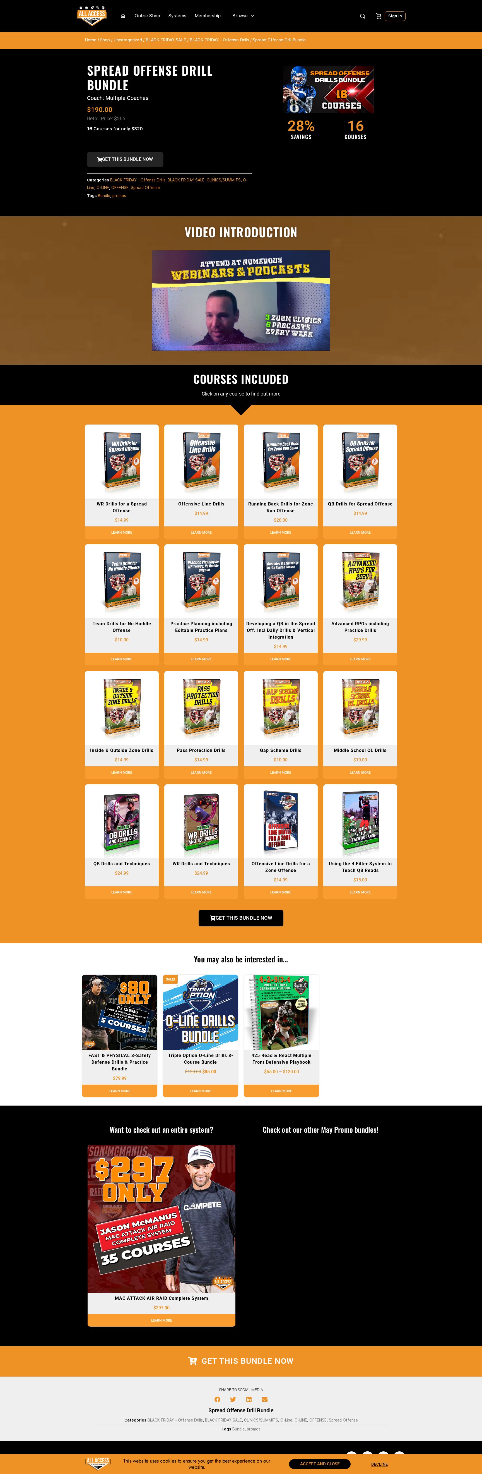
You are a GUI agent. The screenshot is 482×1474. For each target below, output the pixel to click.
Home (91, 39)
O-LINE (103, 187)
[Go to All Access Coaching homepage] (91, 15)
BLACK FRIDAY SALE (166, 39)
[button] (217, 1399)
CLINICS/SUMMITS (224, 180)
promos (119, 195)
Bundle (104, 195)
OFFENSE (120, 187)
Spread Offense (145, 187)
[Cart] (378, 16)
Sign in (395, 16)
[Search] (362, 16)
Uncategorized (128, 39)
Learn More (121, 533)
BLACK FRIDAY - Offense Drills (219, 39)
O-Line (286, 1420)
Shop (105, 39)
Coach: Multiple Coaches (117, 98)
